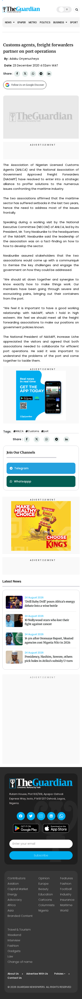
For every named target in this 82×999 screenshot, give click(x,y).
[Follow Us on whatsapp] (61, 816)
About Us (13, 973)
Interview (14, 940)
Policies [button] (58, 973)
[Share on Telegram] (41, 74)
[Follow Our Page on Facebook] (21, 816)
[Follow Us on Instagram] (41, 816)
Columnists (46, 905)
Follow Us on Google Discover (27, 85)
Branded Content (20, 916)
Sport (74, 22)
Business (59, 22)
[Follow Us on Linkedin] (51, 816)
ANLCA (19, 431)
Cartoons (45, 900)
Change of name (20, 962)
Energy (12, 894)
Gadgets (14, 951)
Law (10, 956)
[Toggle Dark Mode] (64, 9)
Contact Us (15, 978)
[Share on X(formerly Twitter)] (25, 74)
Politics (45, 22)
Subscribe (41, 855)
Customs (33, 431)
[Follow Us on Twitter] (31, 816)
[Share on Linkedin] (49, 74)
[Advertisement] (41, 720)
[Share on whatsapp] (33, 74)
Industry (65, 894)
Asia (11, 910)
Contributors (16, 878)
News (8, 22)
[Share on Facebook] (17, 74)
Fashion (65, 884)
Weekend (14, 935)
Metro (33, 22)
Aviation (13, 884)
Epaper (22, 22)
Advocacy (15, 900)
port (46, 431)
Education (45, 894)
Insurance (67, 900)
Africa (12, 905)
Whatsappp (22, 481)
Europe (43, 884)
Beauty (43, 889)
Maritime (66, 905)
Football (66, 889)
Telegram (21, 468)
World (64, 910)
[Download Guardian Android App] (26, 828)
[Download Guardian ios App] (56, 828)
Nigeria (43, 910)
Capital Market (18, 889)
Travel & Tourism (19, 930)
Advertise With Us (37, 973)
